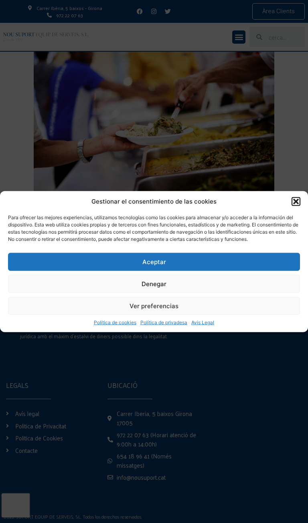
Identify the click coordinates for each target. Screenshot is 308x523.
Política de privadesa (163, 322)
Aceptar (154, 261)
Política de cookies (115, 322)
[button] (296, 202)
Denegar (154, 283)
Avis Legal (202, 322)
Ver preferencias (154, 305)
